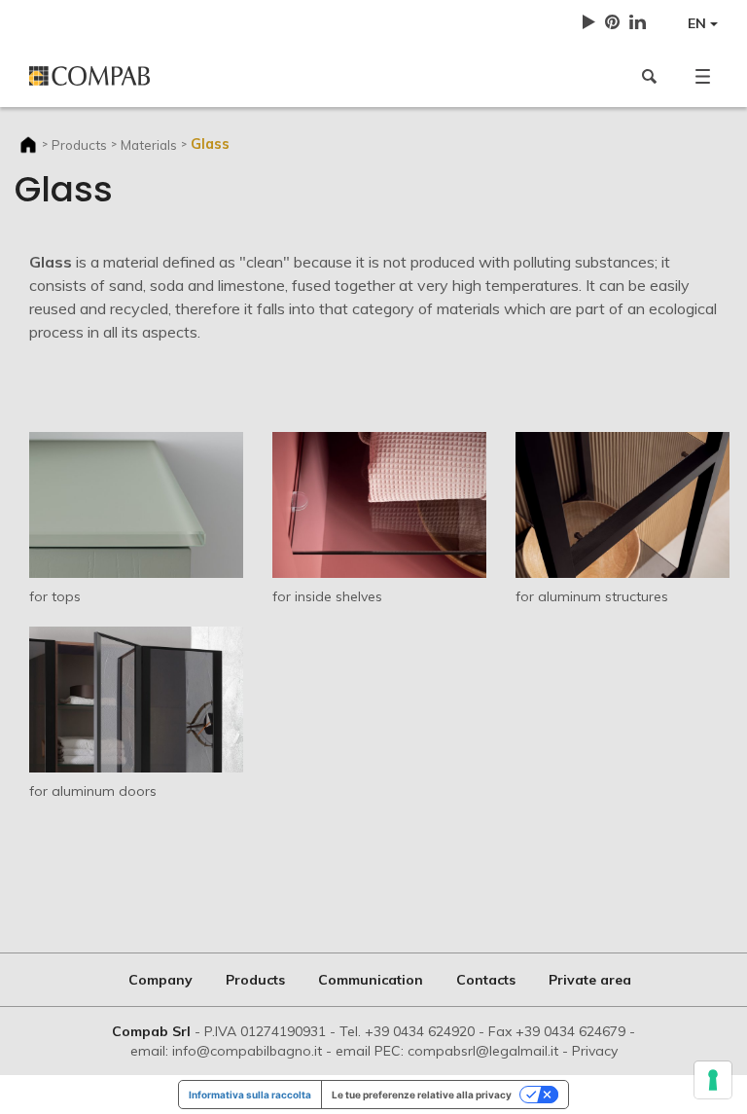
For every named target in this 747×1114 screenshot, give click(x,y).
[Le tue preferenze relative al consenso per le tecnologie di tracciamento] (712, 1079)
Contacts (486, 979)
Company (160, 979)
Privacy (595, 1051)
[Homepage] (197, 76)
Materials (149, 144)
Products (79, 144)
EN (699, 23)
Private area (590, 979)
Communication (370, 979)
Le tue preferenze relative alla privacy (422, 1094)
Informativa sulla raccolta (250, 1094)
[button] (702, 76)
